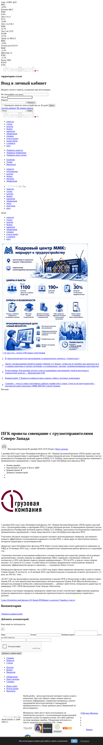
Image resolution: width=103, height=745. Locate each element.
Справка (10, 681)
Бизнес (9, 670)
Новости (10, 660)
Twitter (9, 162)
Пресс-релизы (61, 449)
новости (10, 121)
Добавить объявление (16, 153)
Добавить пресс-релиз (16, 155)
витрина (10, 179)
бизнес (9, 129)
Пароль (4, 100)
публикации (12, 171)
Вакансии (10, 672)
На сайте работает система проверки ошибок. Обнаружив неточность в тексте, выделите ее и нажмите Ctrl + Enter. (48, 720)
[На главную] (20, 71)
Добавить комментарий (17, 472)
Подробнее (84, 741)
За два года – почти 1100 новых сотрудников (24, 353)
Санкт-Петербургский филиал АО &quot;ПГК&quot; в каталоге (30, 600)
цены (8, 203)
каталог (9, 126)
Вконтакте (11, 164)
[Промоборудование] (58, 732)
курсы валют (12, 138)
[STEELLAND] (28, 732)
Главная (10, 658)
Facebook (10, 159)
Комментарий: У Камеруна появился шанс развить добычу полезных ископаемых (42, 378)
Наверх (89, 729)
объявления (11, 133)
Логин (4, 97)
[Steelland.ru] (48, 732)
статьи (9, 124)
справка (10, 136)
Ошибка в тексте (67, 600)
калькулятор (12, 141)
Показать (31, 103)
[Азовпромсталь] (38, 732)
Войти (51, 105)
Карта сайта (11, 686)
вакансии (10, 131)
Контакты (10, 691)
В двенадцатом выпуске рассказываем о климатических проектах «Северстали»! (42, 358)
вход (8, 146)
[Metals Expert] (67, 732)
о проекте (10, 143)
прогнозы (10, 206)
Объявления (12, 677)
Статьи (9, 663)
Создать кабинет (8, 108)
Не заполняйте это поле (12, 94)
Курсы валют (12, 688)
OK (74, 741)
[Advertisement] (51, 409)
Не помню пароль (25, 108)
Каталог (10, 667)
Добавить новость (14, 150)
